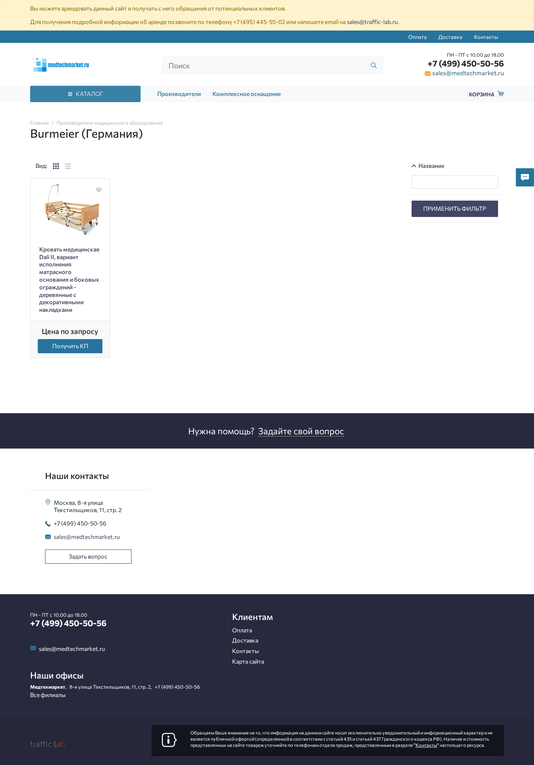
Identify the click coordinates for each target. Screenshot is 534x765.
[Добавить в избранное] (98, 190)
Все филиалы (48, 694)
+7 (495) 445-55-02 (259, 21)
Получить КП (70, 345)
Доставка (450, 36)
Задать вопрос (88, 556)
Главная (39, 123)
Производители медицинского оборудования (110, 123)
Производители (179, 93)
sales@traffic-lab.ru (372, 21)
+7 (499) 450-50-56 (466, 63)
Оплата (417, 36)
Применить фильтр (454, 208)
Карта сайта (248, 661)
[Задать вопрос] (525, 177)
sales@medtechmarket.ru (468, 72)
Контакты (486, 36)
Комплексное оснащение (247, 93)
